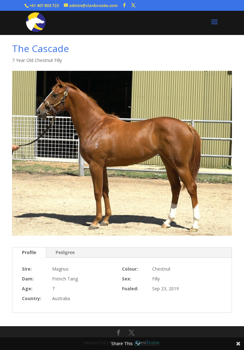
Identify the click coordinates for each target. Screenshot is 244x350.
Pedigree (65, 252)
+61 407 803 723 (44, 5)
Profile (29, 252)
